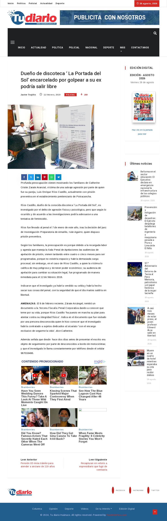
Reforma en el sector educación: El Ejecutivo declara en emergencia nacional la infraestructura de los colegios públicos (149, 184)
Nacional (91, 47)
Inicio (11, 3)
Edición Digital (127, 508)
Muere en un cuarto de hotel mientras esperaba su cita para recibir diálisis (152, 363)
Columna (37, 508)
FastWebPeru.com (117, 515)
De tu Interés (103, 508)
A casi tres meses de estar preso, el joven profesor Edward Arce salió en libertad (152, 322)
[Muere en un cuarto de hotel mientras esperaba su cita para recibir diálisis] (136, 357)
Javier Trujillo (28, 95)
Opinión (53, 508)
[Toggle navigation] (11, 42)
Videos (84, 508)
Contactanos (140, 47)
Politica (21, 3)
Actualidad (46, 3)
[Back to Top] (155, 512)
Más (122, 47)
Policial (33, 3)
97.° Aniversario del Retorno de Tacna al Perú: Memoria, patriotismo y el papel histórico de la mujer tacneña (151, 278)
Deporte (60, 3)
